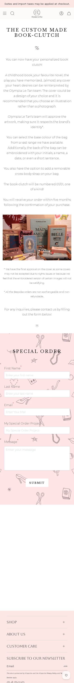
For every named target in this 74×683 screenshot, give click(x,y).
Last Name (12, 386)
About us (16, 634)
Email (9, 405)
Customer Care (22, 646)
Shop (12, 622)
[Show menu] (4, 13)
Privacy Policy (52, 673)
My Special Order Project (22, 423)
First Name (12, 368)
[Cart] (69, 13)
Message (11, 441)
